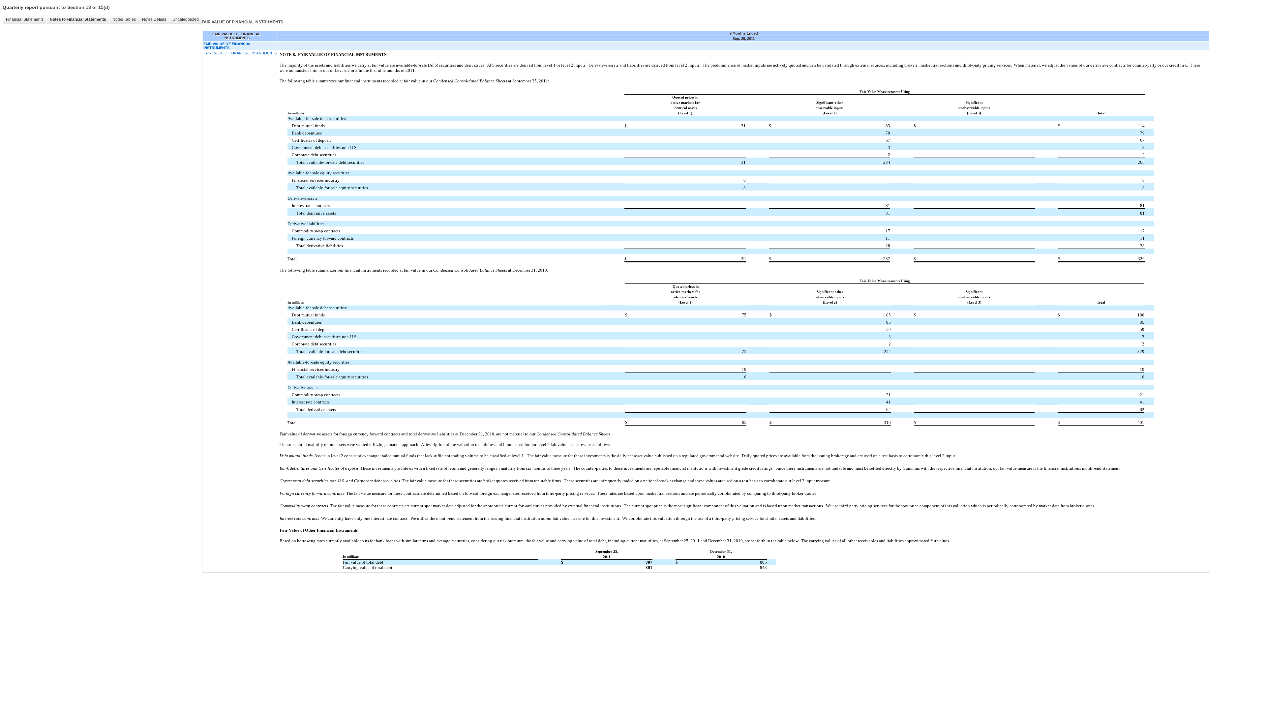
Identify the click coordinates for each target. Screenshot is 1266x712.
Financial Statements (25, 19)
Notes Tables (124, 19)
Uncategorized (185, 19)
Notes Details (154, 19)
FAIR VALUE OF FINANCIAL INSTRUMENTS (240, 53)
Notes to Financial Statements (78, 19)
